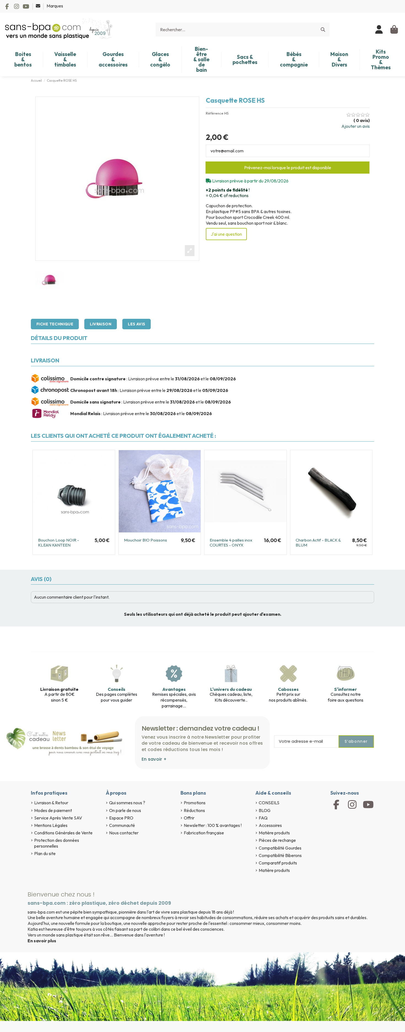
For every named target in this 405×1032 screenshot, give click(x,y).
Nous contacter (124, 832)
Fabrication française (204, 832)
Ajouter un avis (355, 126)
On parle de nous (125, 810)
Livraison (100, 324)
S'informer (345, 689)
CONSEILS (269, 802)
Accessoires (270, 825)
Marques (55, 6)
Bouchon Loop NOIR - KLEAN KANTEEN (58, 542)
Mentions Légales (51, 825)
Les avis (136, 324)
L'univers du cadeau (231, 689)
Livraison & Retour (51, 802)
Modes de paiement (53, 810)
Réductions (194, 810)
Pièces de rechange (277, 840)
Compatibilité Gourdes (280, 848)
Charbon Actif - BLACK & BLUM (318, 542)
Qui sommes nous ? (127, 802)
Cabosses (288, 689)
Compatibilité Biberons (280, 855)
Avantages (174, 689)
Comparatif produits (278, 863)
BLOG (265, 810)
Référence (214, 113)
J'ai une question (226, 234)
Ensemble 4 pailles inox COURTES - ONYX (231, 542)
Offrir (189, 818)
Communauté (122, 825)
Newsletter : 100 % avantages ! (213, 825)
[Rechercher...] (323, 29)
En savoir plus (42, 940)
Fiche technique (54, 324)
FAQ (263, 818)
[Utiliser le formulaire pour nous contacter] (38, 6)
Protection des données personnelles (56, 843)
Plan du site (45, 853)
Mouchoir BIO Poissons (145, 540)
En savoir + (154, 759)
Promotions (195, 802)
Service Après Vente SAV (58, 818)
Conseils (116, 689)
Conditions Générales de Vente (63, 832)
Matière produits (274, 832)
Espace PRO (121, 818)
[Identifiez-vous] (379, 29)
